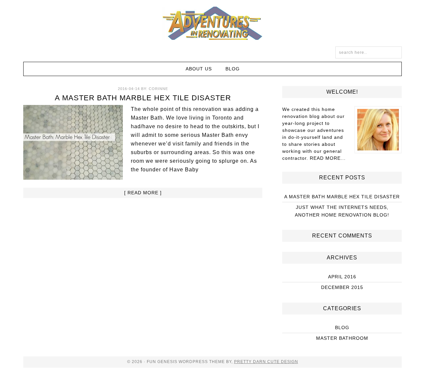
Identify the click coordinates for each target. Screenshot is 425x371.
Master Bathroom (342, 338)
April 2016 (342, 276)
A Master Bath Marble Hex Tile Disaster (143, 98)
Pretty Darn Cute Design (266, 361)
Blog (342, 327)
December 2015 (342, 287)
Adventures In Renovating (212, 23)
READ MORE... (328, 158)
